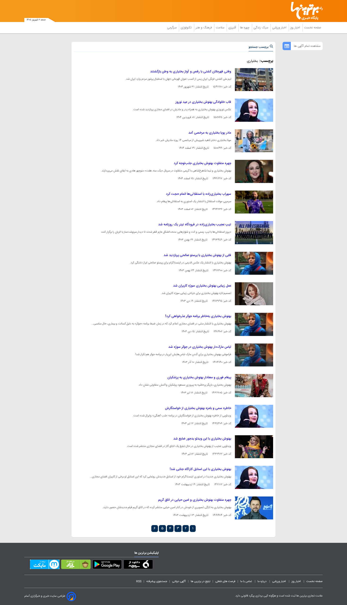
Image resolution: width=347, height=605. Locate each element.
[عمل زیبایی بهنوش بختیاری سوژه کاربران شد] (254, 293)
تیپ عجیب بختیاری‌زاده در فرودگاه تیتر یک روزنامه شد (194, 224)
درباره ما (262, 581)
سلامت (220, 27)
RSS (138, 581)
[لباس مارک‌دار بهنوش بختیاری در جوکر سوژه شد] (254, 355)
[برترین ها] (305, 11)
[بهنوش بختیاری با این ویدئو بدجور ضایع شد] (254, 446)
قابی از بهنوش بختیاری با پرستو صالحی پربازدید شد (197, 255)
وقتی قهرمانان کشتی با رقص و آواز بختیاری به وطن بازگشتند (190, 71)
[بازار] (76, 565)
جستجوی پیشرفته (156, 581)
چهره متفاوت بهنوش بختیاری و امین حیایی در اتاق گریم (194, 500)
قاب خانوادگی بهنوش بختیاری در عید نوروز (203, 102)
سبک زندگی (261, 27)
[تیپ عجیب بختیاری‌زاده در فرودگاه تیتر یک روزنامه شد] (254, 232)
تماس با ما (246, 581)
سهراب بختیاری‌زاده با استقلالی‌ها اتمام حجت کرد (198, 194)
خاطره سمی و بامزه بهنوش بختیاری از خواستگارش (198, 408)
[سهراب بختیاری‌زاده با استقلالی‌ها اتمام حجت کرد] (254, 202)
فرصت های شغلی (225, 581)
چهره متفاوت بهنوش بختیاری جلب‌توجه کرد (202, 163)
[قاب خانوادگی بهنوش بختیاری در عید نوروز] (254, 110)
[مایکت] (44, 565)
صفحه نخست (312, 27)
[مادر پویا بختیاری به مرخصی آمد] (254, 140)
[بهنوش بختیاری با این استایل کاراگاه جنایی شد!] (254, 477)
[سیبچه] (138, 565)
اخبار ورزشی (279, 27)
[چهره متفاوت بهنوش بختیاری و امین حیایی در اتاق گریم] (254, 507)
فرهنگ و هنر (204, 27)
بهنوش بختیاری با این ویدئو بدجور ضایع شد (202, 438)
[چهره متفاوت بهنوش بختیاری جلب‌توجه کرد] (254, 171)
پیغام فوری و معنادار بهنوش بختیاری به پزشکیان (199, 377)
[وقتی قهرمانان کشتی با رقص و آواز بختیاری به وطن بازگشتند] (254, 79)
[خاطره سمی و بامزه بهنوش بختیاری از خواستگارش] (254, 416)
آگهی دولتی (179, 581)
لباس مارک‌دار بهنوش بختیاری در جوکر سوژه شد (199, 347)
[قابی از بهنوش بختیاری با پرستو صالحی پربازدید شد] (254, 263)
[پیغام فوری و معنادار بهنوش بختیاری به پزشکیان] (254, 385)
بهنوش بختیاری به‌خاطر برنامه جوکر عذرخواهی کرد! (198, 316)
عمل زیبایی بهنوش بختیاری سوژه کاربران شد (202, 285)
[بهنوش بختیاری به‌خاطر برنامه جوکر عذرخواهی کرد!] (254, 324)
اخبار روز (295, 27)
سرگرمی (172, 27)
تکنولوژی (187, 27)
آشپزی (232, 27)
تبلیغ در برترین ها (200, 581)
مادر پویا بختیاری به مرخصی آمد (209, 132)
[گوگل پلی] (107, 565)
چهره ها (245, 27)
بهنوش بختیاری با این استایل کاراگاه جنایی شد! (200, 469)
